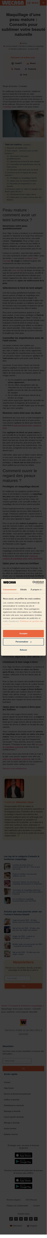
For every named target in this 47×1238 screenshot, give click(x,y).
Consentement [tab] (9, 589)
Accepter (23, 633)
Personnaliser (22, 642)
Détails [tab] (23, 589)
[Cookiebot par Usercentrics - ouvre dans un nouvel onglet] (33, 582)
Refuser (23, 650)
